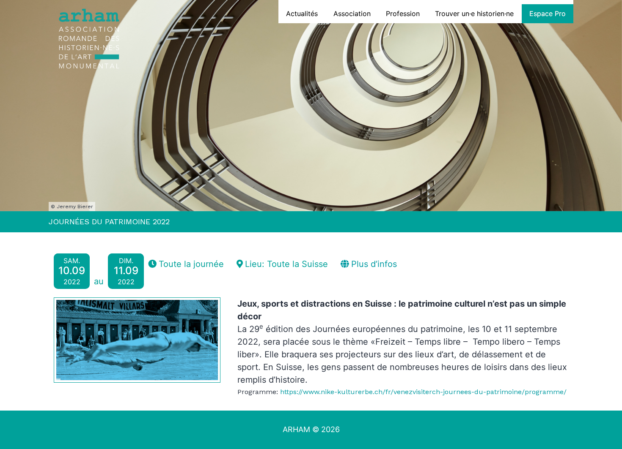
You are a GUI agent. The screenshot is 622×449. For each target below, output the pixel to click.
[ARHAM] (89, 40)
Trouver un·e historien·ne (474, 13)
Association (352, 13)
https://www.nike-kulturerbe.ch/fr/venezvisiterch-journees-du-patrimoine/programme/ (423, 392)
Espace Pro (547, 13)
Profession (403, 13)
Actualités (302, 13)
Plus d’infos (373, 264)
